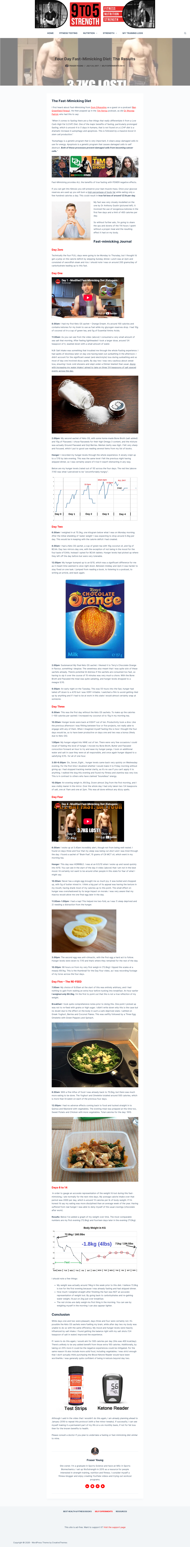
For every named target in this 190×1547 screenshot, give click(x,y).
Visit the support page (115, 1527)
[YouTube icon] (103, 1486)
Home (50, 33)
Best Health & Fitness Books (77, 1511)
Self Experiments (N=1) (113, 66)
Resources (121, 1511)
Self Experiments (104, 1511)
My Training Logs (133, 33)
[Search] (185, 33)
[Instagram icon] (92, 1486)
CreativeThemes (59, 1542)
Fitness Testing (68, 33)
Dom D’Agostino (99, 107)
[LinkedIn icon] (87, 1486)
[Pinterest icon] (98, 1486)
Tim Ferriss (102, 110)
